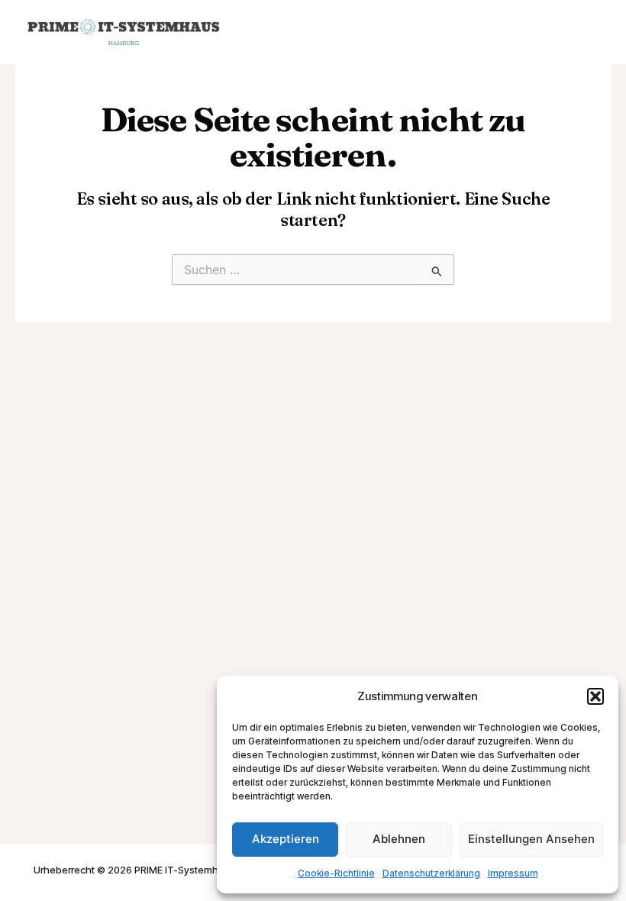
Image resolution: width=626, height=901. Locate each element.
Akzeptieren (285, 839)
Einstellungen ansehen (531, 839)
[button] (595, 696)
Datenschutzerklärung (431, 873)
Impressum (513, 873)
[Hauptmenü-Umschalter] (585, 32)
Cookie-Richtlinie (336, 873)
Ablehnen (399, 839)
